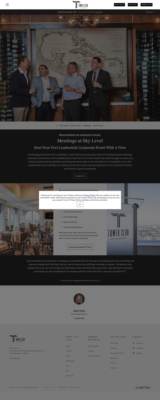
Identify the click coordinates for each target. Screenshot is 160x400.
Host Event (133, 5)
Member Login (146, 5)
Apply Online (119, 5)
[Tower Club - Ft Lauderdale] (80, 4)
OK (80, 204)
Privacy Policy (89, 195)
